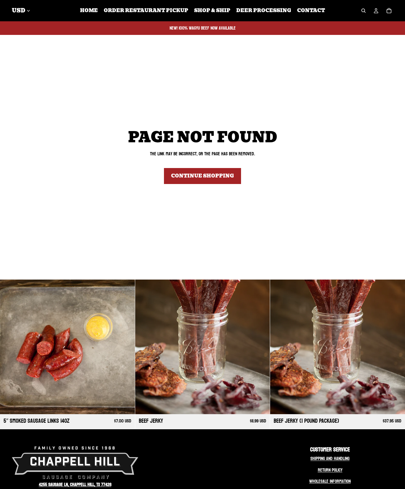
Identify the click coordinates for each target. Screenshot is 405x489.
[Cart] (389, 10)
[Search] (363, 10)
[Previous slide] (9, 346)
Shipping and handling (330, 458)
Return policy (330, 470)
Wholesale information (330, 481)
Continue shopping (202, 176)
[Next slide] (126, 346)
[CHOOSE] (125, 405)
